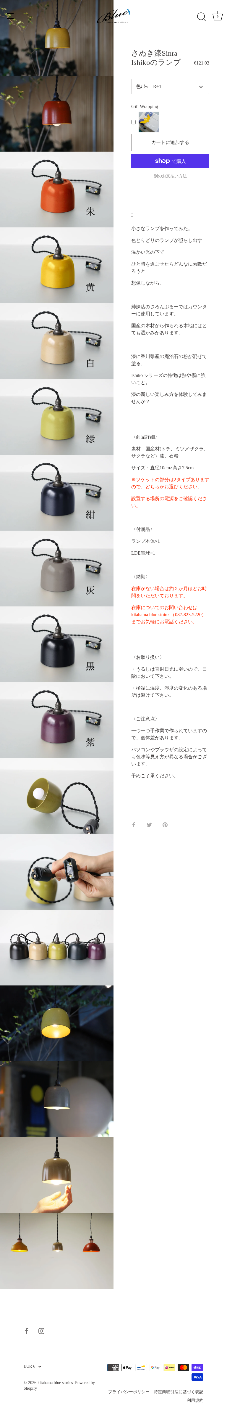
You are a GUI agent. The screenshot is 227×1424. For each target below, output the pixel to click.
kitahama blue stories (55, 1382)
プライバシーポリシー (129, 1392)
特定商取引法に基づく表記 (178, 1392)
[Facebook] (27, 1330)
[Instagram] (41, 1330)
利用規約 (195, 1400)
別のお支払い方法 (170, 176)
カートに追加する (170, 142)
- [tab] (132, 212)
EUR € (29, 1366)
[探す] (201, 16)
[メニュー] (10, 16)
